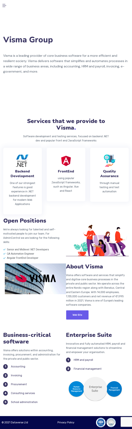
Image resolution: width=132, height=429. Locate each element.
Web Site (77, 315)
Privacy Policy (65, 422)
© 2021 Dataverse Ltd (15, 422)
